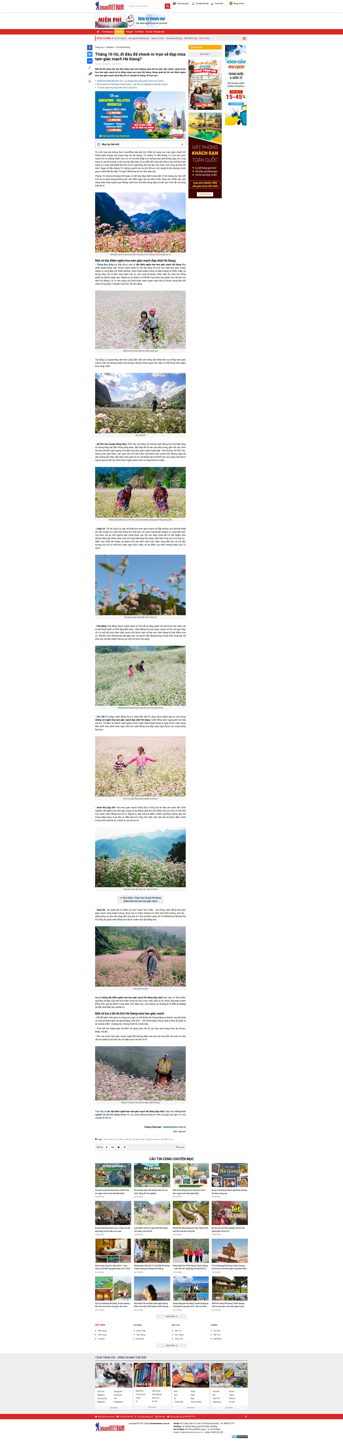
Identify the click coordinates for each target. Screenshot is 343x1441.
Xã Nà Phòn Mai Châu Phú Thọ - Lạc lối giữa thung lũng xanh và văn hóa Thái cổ (130, 81)
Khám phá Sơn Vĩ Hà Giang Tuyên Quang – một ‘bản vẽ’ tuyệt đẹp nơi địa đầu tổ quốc (132, 84)
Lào (115, 1398)
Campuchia (102, 1398)
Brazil (231, 1391)
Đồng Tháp (141, 1331)
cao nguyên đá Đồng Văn (138, 38)
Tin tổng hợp (107, 32)
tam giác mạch (138, 1139)
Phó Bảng (120, 1139)
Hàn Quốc (156, 1391)
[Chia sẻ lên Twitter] (89, 54)
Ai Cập (232, 1402)
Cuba (231, 1395)
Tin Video (139, 32)
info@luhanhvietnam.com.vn (191, 1432)
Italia (193, 1395)
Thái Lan (100, 1391)
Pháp (193, 1391)
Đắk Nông (217, 1339)
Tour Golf (219, 3)
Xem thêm (114, 1408)
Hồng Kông (156, 1394)
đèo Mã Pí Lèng (190, 38)
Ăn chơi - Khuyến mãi (155, 32)
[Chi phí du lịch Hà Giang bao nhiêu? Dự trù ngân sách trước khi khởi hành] (113, 1175)
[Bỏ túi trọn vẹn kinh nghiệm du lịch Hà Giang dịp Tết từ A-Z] (230, 1213)
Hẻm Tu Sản (204, 38)
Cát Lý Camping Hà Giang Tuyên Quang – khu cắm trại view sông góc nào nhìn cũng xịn (113, 1306)
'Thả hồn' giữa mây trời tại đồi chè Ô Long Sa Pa (117, 88)
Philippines (118, 1402)
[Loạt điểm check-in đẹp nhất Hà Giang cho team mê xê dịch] (152, 1213)
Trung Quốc (141, 1394)
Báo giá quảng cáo (145, 1417)
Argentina (217, 1402)
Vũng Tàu (179, 1339)
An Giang (138, 1325)
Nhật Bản (139, 1391)
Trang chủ (99, 47)
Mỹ (214, 1395)
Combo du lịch (202, 3)
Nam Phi (216, 1398)
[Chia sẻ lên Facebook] (89, 47)
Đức (176, 1395)
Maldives (101, 1402)
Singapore (118, 1391)
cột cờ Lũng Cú (120, 38)
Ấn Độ (154, 1401)
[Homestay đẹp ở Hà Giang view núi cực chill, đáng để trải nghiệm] (152, 1175)
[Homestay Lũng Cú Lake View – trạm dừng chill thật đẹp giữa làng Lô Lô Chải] (113, 1250)
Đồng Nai (140, 1339)
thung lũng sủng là (152, 1139)
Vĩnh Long (102, 1335)
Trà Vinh (216, 1331)
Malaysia (101, 1395)
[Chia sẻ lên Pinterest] (124, 1147)
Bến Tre (178, 1331)
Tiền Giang (102, 1331)
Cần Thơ (217, 1335)
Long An (101, 1339)
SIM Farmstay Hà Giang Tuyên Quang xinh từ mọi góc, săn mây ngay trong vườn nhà (228, 1306)
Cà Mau (214, 1325)
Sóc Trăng (179, 1335)
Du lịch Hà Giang (123, 47)
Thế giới (129, 32)
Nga (192, 1398)
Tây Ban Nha (196, 1402)
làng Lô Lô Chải (157, 38)
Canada (216, 1391)
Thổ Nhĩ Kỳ (178, 1402)
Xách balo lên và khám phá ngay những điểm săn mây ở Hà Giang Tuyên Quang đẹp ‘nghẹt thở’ (151, 1306)
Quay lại (181, 1147)
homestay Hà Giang (174, 38)
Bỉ (175, 1398)
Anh (176, 1391)
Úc (137, 1401)
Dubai (138, 1398)
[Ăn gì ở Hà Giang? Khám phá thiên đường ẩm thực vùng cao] (230, 1175)
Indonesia (118, 1395)
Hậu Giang (140, 1335)
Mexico (232, 1398)
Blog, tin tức (239, 3)
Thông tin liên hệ (126, 1417)
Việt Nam (119, 32)
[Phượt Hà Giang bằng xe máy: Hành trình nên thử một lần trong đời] (191, 1213)
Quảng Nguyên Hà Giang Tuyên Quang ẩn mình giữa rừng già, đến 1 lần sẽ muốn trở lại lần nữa (191, 1306)
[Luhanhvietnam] (110, 1427)
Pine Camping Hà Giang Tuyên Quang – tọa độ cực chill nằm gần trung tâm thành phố (230, 1269)
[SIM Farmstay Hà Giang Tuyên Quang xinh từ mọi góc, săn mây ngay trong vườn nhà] (230, 1288)
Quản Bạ (128, 1139)
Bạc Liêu (176, 1325)
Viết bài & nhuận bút (106, 1417)
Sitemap (161, 1417)
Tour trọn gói (183, 3)
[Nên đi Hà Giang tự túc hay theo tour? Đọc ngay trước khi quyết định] (191, 1175)
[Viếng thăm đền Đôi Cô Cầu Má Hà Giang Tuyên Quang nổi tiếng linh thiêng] (152, 1250)
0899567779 (189, 1417)
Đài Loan (155, 1398)
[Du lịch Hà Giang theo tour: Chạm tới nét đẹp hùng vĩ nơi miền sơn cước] (113, 1213)
